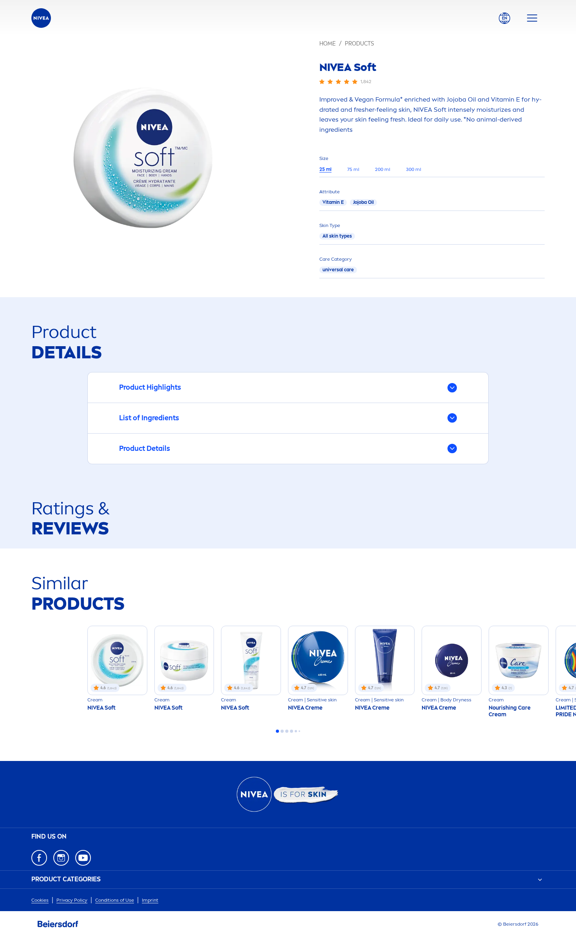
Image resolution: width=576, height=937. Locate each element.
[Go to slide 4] (291, 731)
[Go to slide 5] (296, 731)
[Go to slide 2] (282, 731)
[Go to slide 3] (286, 731)
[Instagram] (61, 858)
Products (359, 43)
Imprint (150, 900)
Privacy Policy (71, 900)
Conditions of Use (114, 900)
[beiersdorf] (58, 924)
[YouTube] (83, 858)
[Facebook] (39, 858)
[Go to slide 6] (299, 731)
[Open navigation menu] (532, 18)
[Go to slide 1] (277, 731)
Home (327, 43)
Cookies (40, 900)
